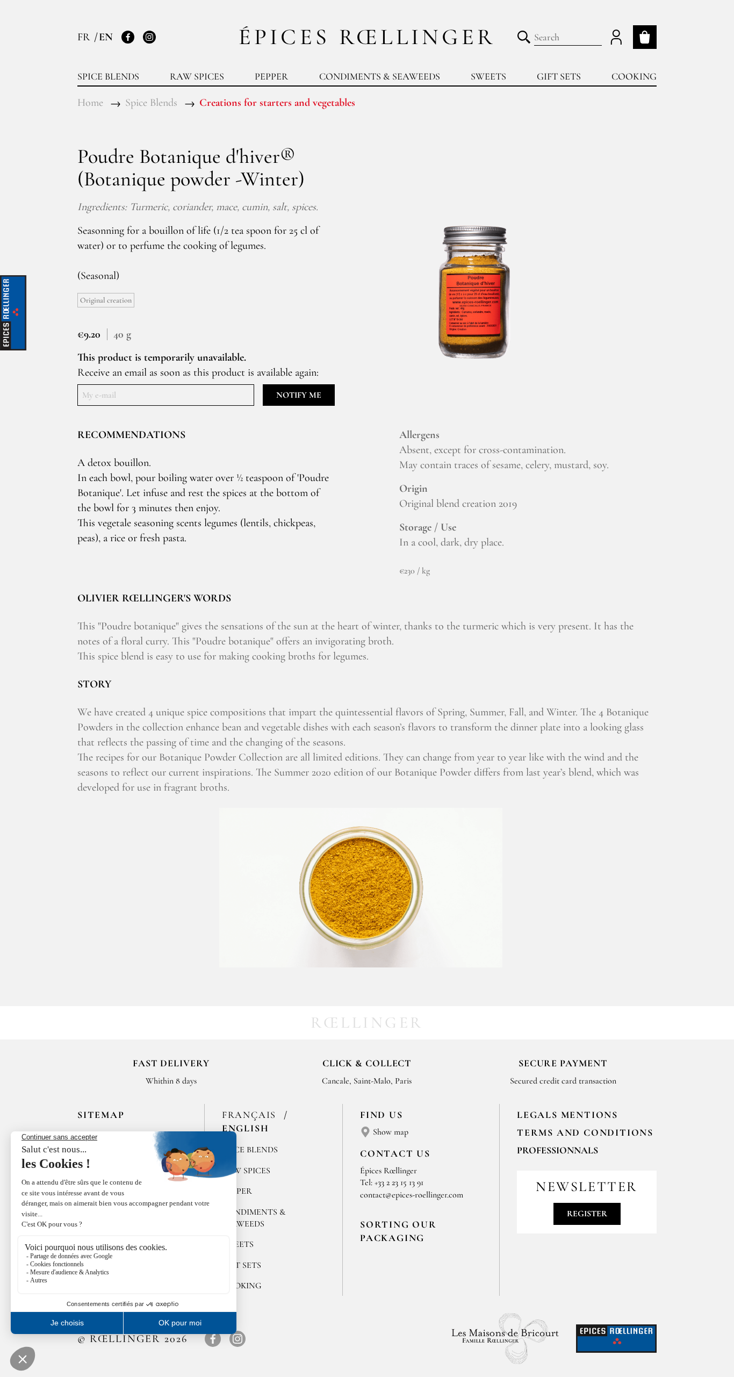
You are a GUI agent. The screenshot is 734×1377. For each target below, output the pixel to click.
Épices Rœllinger (367, 37)
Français (250, 1115)
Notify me (298, 395)
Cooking (634, 76)
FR (85, 37)
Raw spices (197, 76)
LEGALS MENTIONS (567, 1115)
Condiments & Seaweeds (379, 76)
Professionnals (557, 1150)
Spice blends (108, 76)
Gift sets (559, 76)
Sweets (488, 76)
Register (587, 1213)
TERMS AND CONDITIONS (585, 1132)
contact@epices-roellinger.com (411, 1194)
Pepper (271, 76)
